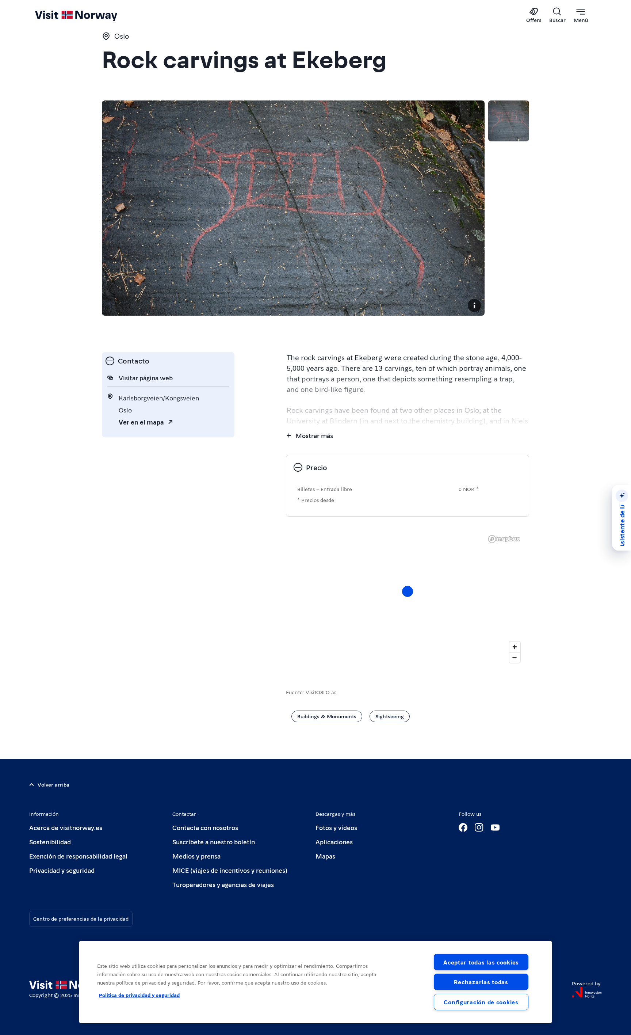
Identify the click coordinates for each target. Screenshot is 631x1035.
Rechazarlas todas (481, 982)
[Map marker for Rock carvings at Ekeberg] (407, 591)
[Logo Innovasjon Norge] (587, 992)
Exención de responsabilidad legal (78, 856)
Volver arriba (53, 784)
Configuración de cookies (481, 1002)
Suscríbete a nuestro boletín (213, 841)
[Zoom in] (514, 647)
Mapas (325, 856)
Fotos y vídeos (336, 827)
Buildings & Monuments (326, 716)
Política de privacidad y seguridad (139, 995)
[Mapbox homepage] (504, 539)
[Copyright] (474, 305)
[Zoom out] (514, 657)
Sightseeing (389, 716)
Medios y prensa (196, 856)
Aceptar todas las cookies (481, 962)
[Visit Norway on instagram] (479, 827)
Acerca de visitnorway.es (65, 827)
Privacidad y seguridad (62, 870)
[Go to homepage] (88, 15)
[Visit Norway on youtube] (495, 827)
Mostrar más (314, 435)
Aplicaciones (334, 841)
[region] (315, 982)
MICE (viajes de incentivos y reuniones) (229, 870)
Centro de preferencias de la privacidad (81, 918)
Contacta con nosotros (205, 827)
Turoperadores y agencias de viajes (223, 884)
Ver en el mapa (141, 422)
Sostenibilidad (50, 841)
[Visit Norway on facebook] (463, 827)
